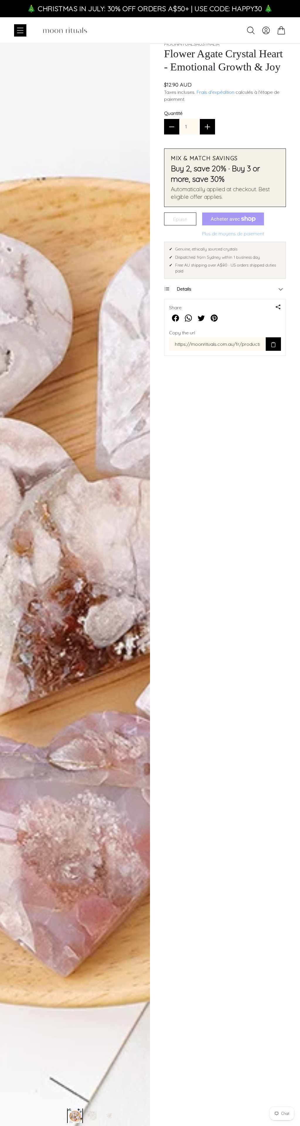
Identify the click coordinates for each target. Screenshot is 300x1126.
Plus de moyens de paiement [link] (233, 233)
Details (184, 289)
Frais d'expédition (215, 92)
